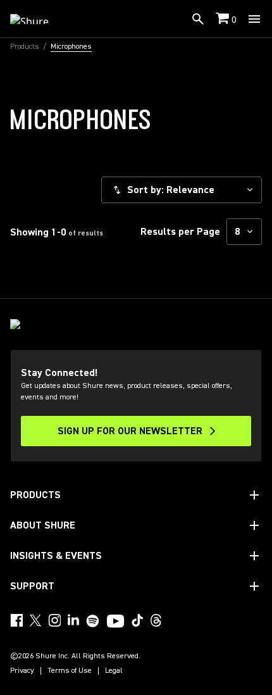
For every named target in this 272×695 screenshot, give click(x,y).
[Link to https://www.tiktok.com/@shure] (137, 620)
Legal (114, 671)
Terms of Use (69, 671)
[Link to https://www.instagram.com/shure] (54, 620)
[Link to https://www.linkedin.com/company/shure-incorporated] (73, 620)
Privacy (22, 671)
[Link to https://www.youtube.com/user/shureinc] (115, 622)
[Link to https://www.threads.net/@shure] (156, 620)
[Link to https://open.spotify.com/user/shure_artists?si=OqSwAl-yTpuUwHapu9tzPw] (93, 621)
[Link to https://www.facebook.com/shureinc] (16, 620)
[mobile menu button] (254, 19)
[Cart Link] (224, 19)
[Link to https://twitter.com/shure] (35, 620)
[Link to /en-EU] (37, 19)
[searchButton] (198, 19)
